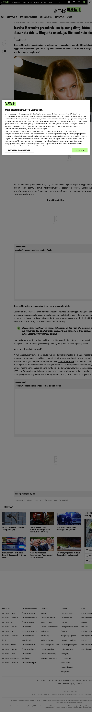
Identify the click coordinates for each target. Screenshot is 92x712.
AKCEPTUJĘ (80, 150)
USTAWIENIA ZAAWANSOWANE (19, 150)
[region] (46, 127)
